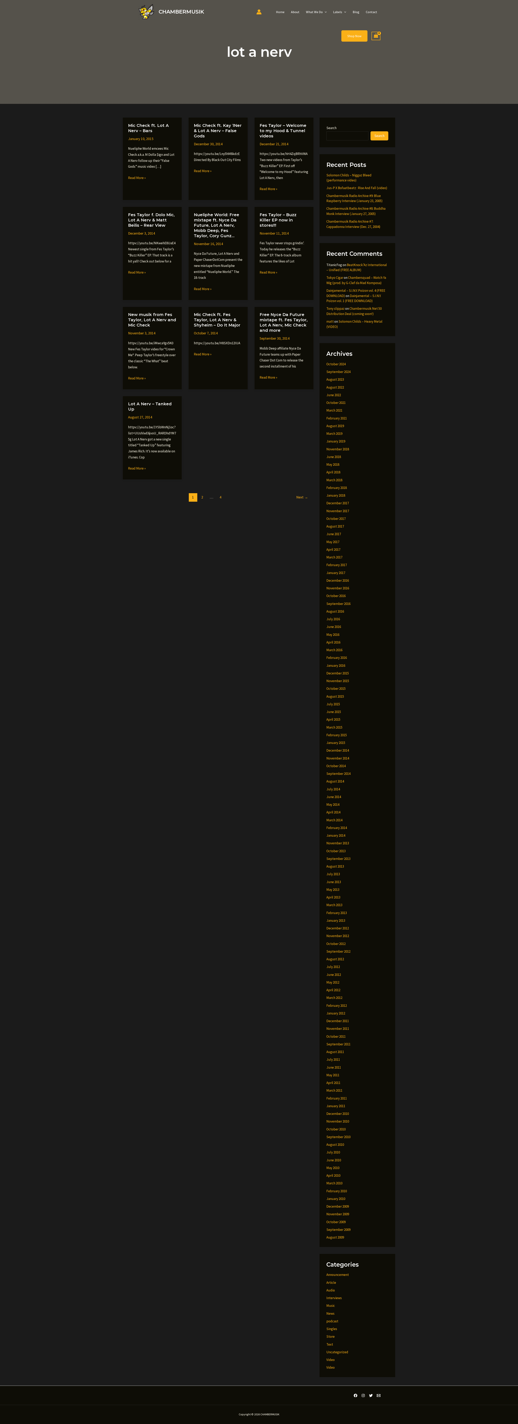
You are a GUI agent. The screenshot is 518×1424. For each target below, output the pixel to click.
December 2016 (337, 580)
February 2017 (336, 565)
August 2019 (335, 426)
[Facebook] (355, 1395)
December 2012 (337, 928)
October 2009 (336, 1222)
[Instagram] (363, 1395)
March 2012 (334, 997)
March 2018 (334, 480)
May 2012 (332, 982)
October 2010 (336, 1129)
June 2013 (333, 882)
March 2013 (334, 905)
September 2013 (338, 858)
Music (330, 1305)
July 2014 (333, 789)
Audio (330, 1290)
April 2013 (333, 897)
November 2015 (337, 681)
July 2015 (333, 704)
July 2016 (333, 619)
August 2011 (335, 1052)
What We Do (314, 12)
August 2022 (335, 387)
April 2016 (333, 642)
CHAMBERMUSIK (181, 11)
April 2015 (333, 719)
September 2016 (338, 603)
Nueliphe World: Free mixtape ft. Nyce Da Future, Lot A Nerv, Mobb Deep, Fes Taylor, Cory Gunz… (216, 225)
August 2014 (335, 781)
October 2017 (336, 518)
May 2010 (332, 1168)
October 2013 (336, 851)
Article (331, 1282)
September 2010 (338, 1137)
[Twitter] (371, 1395)
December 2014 (337, 750)
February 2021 (336, 418)
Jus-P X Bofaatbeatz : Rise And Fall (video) (356, 188)
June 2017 (333, 534)
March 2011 (334, 1090)
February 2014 (336, 828)
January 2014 (335, 835)
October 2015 (336, 688)
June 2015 (333, 712)
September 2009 (338, 1229)
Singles (331, 1329)
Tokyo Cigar (334, 277)
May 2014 (332, 804)
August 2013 (335, 866)
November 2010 (337, 1121)
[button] (325, 12)
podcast (332, 1321)
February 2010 (336, 1191)
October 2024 (336, 364)
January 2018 (335, 495)
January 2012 (335, 1013)
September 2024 (338, 372)
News (330, 1313)
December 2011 (337, 1021)
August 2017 (335, 526)
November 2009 (337, 1214)
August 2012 (335, 959)
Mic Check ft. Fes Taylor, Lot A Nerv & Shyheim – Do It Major (217, 320)
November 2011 (337, 1028)
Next (302, 497)
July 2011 (333, 1059)
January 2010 (335, 1198)
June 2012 (333, 974)
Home (280, 12)
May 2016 (332, 634)
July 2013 (333, 874)
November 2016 (337, 588)
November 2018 (337, 449)
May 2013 (332, 889)
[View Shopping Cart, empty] (376, 36)
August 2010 (335, 1144)
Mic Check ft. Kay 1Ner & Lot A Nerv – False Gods (218, 130)
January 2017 (335, 573)
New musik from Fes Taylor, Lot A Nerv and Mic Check (152, 320)
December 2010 (337, 1113)
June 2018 (333, 457)
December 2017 (337, 503)
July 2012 (333, 967)
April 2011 (333, 1083)
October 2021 (336, 402)
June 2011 (333, 1067)
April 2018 (333, 472)
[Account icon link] (259, 12)
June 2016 (333, 627)
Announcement (337, 1274)
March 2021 (334, 410)
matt (330, 321)
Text (329, 1344)
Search (331, 128)
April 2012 (333, 990)
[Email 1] (378, 1395)
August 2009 (335, 1237)
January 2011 (335, 1106)
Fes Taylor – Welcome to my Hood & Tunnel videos (283, 130)
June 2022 (333, 395)
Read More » (137, 178)
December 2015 (337, 673)
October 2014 (336, 766)
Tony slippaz (335, 308)
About (295, 12)
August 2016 (335, 611)
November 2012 (337, 936)
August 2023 (335, 379)
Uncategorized (337, 1352)
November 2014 (337, 758)
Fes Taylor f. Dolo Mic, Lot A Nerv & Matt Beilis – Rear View (151, 220)
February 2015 (336, 735)
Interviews (334, 1298)
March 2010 (334, 1183)
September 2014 (338, 773)
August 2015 (335, 696)
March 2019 (334, 433)
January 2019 (335, 441)
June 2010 (333, 1160)
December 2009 (337, 1206)
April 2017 (333, 549)
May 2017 (332, 542)
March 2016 (334, 650)
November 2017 (337, 511)
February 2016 (336, 657)
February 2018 (336, 488)
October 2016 (336, 596)
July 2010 (333, 1152)
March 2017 (334, 557)
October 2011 (336, 1036)
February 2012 (336, 1005)
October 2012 (336, 944)
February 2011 (336, 1098)
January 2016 (335, 665)
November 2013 (337, 843)
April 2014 (333, 812)
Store (330, 1336)
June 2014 (333, 797)
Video (330, 1360)
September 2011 (338, 1044)
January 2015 (335, 742)
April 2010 (333, 1175)
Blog (356, 12)
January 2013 (335, 920)
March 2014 (334, 820)
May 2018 (332, 464)
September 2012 (338, 951)
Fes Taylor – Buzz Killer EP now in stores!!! (278, 220)
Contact (371, 12)
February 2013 (336, 913)
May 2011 (332, 1075)
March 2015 (334, 727)
